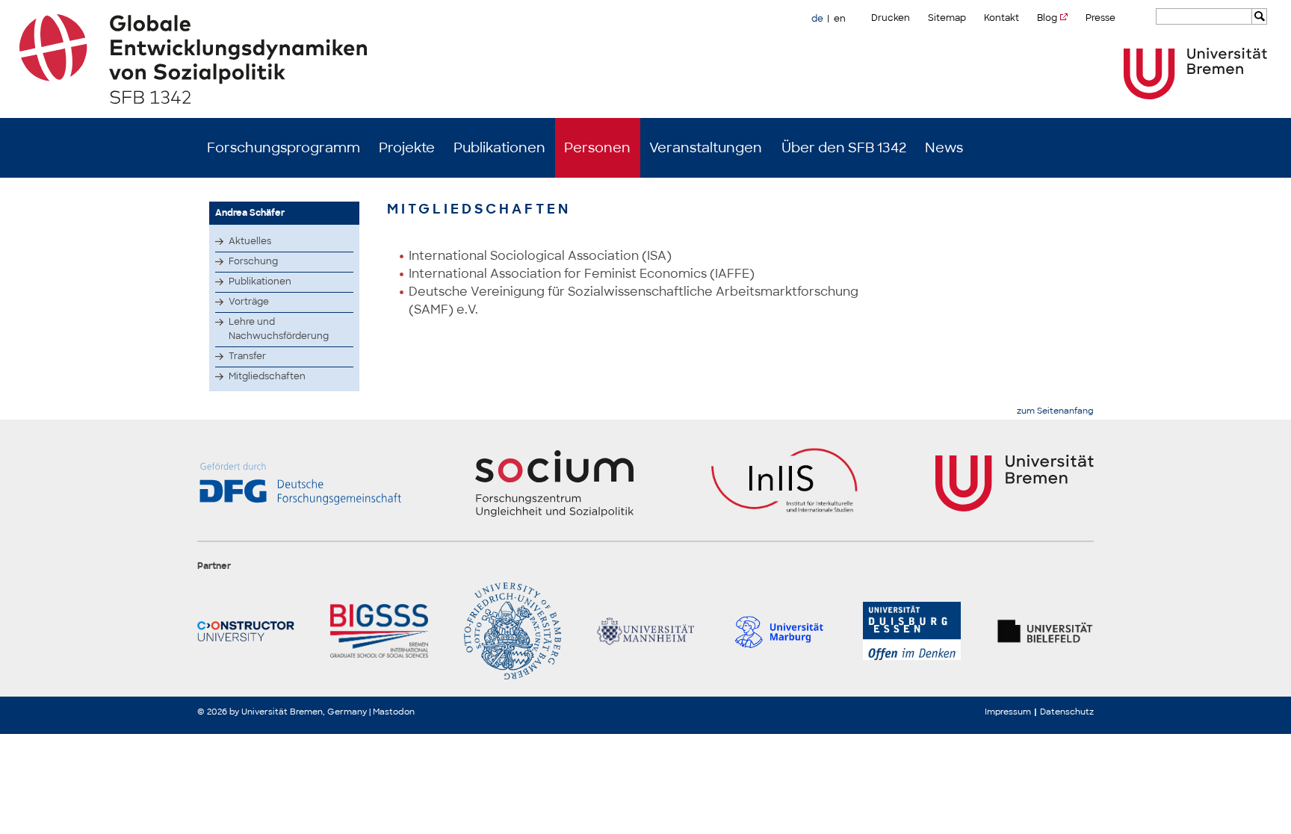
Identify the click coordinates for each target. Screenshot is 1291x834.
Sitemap (947, 18)
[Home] (645, 59)
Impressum (1008, 711)
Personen (597, 148)
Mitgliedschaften (267, 376)
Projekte (407, 148)
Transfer (247, 356)
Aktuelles (250, 241)
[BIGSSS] (378, 630)
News (944, 148)
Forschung (253, 261)
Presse (1100, 18)
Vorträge (249, 302)
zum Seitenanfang (1055, 411)
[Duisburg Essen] (911, 630)
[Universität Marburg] (778, 630)
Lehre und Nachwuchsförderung (279, 329)
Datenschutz (1067, 711)
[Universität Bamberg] (512, 630)
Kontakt (1001, 18)
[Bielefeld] (1045, 630)
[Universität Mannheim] (645, 630)
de (817, 19)
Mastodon (394, 711)
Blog (1047, 18)
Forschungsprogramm (283, 148)
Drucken (890, 18)
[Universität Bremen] (1195, 73)
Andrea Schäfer (250, 213)
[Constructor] (245, 630)
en (840, 19)
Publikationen (499, 148)
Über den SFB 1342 (843, 148)
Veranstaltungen (705, 148)
